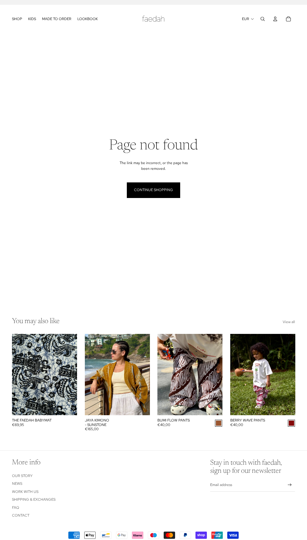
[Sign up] (290, 485)
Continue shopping (153, 190)
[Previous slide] (16, 374)
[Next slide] (72, 374)
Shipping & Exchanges (33, 499)
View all (289, 322)
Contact (20, 515)
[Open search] (262, 19)
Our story (22, 475)
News (17, 483)
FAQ (15, 507)
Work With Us (25, 491)
